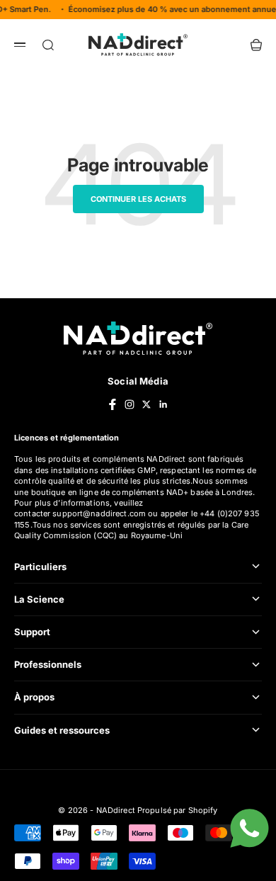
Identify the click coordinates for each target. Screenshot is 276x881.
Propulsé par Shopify (177, 810)
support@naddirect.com (99, 513)
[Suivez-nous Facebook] (112, 404)
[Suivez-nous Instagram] (129, 404)
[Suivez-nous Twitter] (146, 404)
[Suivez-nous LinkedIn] (163, 404)
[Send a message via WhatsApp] (249, 828)
